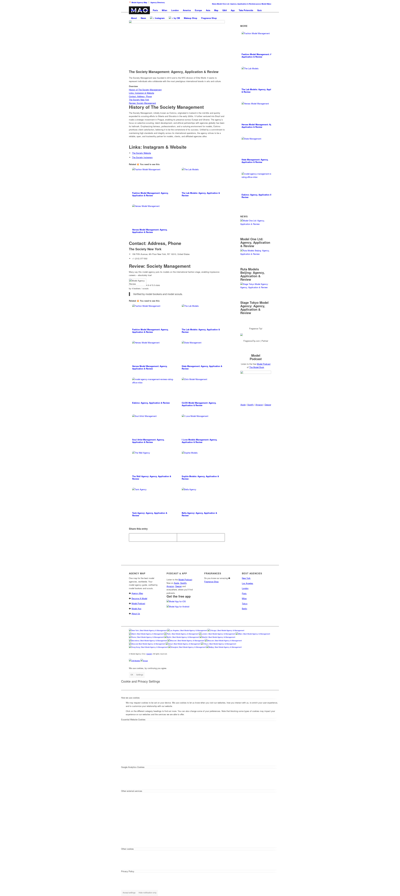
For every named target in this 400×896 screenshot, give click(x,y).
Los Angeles (247, 583)
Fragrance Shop (211, 581)
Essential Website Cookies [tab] (133, 719)
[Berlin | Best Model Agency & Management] (181, 637)
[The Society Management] (177, 44)
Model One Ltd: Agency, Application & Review (226, 4)
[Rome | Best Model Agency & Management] (146, 637)
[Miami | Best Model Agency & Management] (146, 633)
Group (145, 660)
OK (131, 674)
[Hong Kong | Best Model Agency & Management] (148, 647)
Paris (244, 593)
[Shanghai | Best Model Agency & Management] (187, 647)
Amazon (259, 404)
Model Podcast (263, 363)
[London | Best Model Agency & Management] (217, 633)
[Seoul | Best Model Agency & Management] (183, 643)
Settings (139, 674)
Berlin (244, 608)
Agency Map (137, 593)
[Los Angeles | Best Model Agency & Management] (187, 630)
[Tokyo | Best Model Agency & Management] (218, 643)
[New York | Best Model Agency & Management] (148, 630)
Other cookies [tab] (127, 848)
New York (154, 249)
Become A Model (139, 598)
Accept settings (129, 892)
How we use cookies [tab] (130, 697)
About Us (136, 613)
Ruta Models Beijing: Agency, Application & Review (252, 274)
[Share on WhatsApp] (153, 537)
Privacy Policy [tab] (127, 871)
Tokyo (244, 603)
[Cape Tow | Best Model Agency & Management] (147, 643)
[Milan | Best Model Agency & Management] (253, 633)
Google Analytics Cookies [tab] (133, 767)
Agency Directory (157, 2)
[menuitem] (139, 2)
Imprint (149, 653)
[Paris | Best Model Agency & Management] (181, 633)
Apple (243, 404)
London (245, 588)
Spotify (250, 404)
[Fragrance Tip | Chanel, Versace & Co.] (255, 334)
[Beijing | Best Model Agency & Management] (224, 647)
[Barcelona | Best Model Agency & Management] (148, 640)
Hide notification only (147, 892)
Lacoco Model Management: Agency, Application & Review (269, 4)
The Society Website (141, 152)
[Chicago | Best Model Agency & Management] (226, 630)
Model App (136, 608)
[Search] (222, 18)
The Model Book (256, 367)
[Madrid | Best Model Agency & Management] (217, 637)
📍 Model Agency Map (138, 2)
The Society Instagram (142, 157)
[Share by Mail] (201, 537)
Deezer (268, 404)
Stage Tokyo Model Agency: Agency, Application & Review (254, 307)
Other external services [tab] (131, 790)
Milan (244, 598)
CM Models (135, 660)
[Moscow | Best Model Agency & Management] (186, 640)
